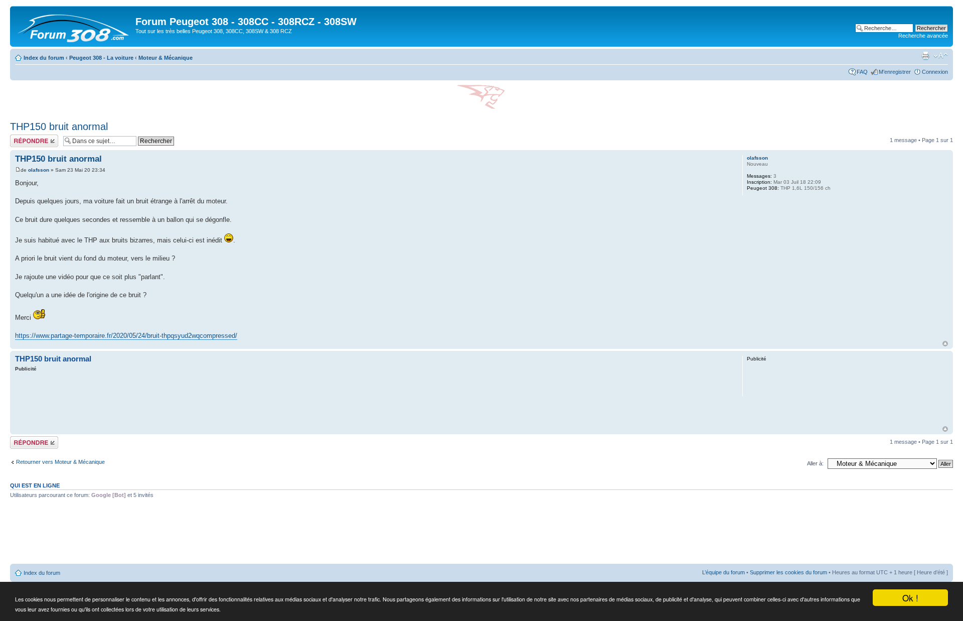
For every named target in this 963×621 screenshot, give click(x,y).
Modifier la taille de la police (940, 55)
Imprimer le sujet (925, 55)
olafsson (38, 170)
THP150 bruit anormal (59, 126)
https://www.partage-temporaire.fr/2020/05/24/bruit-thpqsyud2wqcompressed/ (126, 335)
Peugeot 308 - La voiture (101, 58)
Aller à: (815, 463)
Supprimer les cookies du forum (788, 572)
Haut (945, 343)
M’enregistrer (895, 72)
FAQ (862, 72)
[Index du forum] (74, 26)
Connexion (935, 72)
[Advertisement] (369, 400)
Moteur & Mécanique (165, 58)
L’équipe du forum (723, 572)
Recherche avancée (923, 36)
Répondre (22, 138)
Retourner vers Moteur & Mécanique (60, 462)
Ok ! (910, 597)
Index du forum (44, 58)
